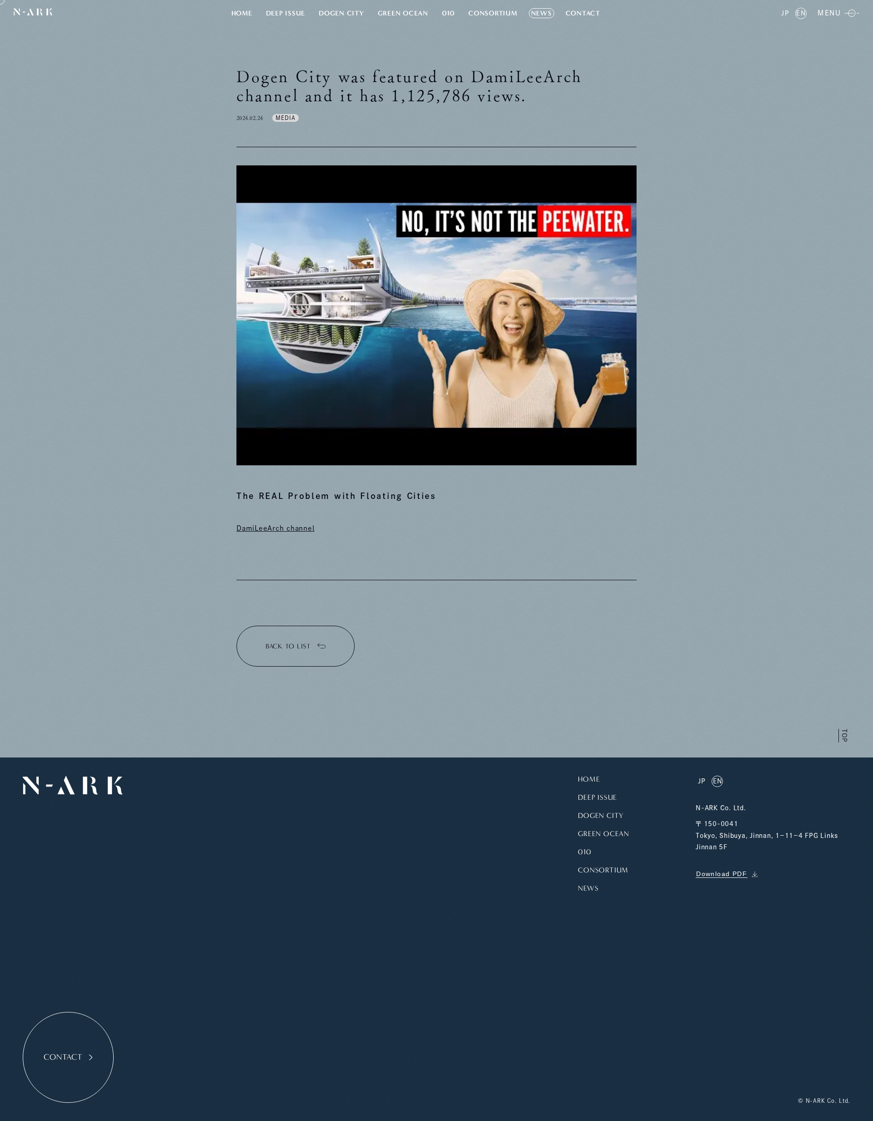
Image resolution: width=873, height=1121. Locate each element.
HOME (241, 13)
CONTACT (583, 13)
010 (448, 13)
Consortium (492, 13)
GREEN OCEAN (403, 13)
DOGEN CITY (341, 13)
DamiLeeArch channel (275, 528)
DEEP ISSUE (286, 13)
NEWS (541, 13)
